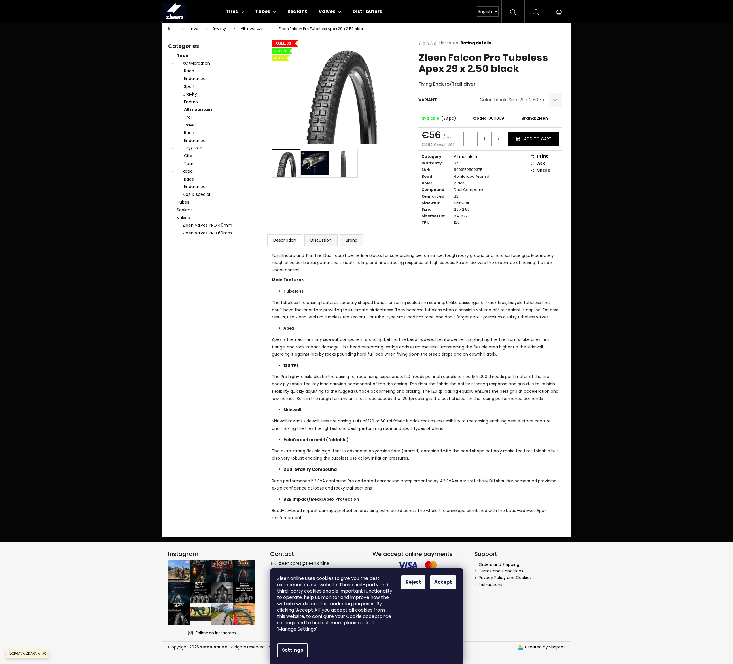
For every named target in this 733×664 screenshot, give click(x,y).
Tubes (183, 202)
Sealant (184, 210)
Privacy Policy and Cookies (505, 577)
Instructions (490, 584)
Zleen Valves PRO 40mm (207, 225)
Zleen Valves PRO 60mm (207, 233)
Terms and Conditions (501, 571)
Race (189, 71)
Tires (182, 55)
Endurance (195, 78)
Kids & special (196, 194)
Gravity (190, 94)
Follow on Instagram (216, 633)
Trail (188, 117)
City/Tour (192, 148)
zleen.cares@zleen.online (304, 563)
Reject (413, 582)
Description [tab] (284, 240)
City (188, 156)
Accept (443, 582)
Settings (292, 650)
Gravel (189, 125)
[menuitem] (234, 11)
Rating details (476, 43)
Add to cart (538, 139)
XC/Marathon (196, 63)
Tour (188, 163)
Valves (183, 218)
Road (188, 171)
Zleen (542, 118)
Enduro (191, 102)
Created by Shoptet (545, 647)
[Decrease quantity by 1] (471, 139)
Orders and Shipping (499, 564)
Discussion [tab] (321, 240)
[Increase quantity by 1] (498, 139)
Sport (189, 86)
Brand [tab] (351, 240)
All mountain (198, 109)
